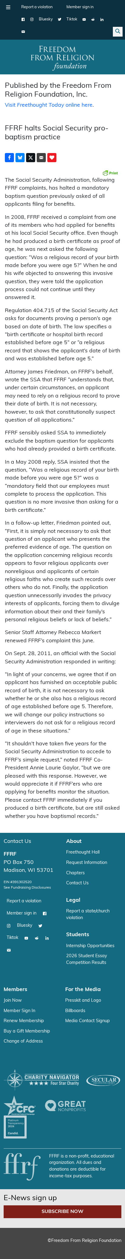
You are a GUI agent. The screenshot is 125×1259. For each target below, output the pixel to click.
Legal (73, 900)
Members (15, 989)
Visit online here (49, 105)
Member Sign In (19, 1011)
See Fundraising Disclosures (27, 888)
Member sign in (79, 7)
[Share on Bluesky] (20, 157)
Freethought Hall (83, 852)
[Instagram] (32, 19)
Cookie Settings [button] (27, 1245)
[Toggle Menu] (8, 7)
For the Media (83, 989)
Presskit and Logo (83, 1000)
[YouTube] (84, 19)
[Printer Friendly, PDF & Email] (110, 173)
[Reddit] (93, 19)
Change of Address (23, 1041)
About (74, 841)
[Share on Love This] (51, 157)
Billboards (75, 1011)
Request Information (86, 863)
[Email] (23, 32)
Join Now (13, 1000)
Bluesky (46, 19)
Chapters (75, 873)
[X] (59, 19)
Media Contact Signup (87, 1021)
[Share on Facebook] (9, 157)
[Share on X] (30, 157)
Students (77, 934)
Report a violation (36, 7)
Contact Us (17, 841)
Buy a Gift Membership (27, 1031)
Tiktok (71, 19)
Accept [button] (58, 1245)
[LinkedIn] (101, 19)
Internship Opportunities (90, 946)
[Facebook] (23, 19)
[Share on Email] (41, 157)
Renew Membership (24, 1021)
